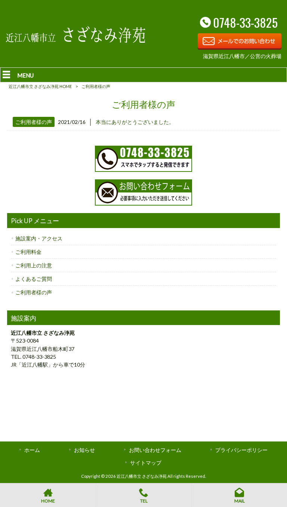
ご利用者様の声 (33, 122)
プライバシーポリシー (241, 450)
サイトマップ (145, 462)
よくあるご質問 (33, 279)
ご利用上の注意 (33, 265)
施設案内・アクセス (38, 238)
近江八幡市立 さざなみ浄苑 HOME (40, 86)
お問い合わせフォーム (155, 450)
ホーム (32, 450)
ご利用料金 (28, 252)
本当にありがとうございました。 (135, 122)
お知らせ (84, 450)
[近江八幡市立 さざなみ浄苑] (75, 40)
